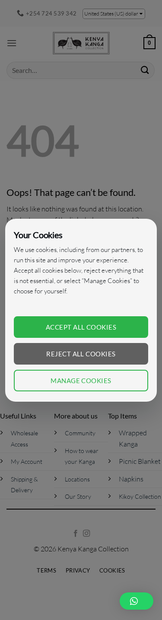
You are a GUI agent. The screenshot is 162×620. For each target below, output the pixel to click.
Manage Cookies (81, 380)
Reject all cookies (80, 354)
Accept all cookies (81, 327)
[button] (136, 601)
